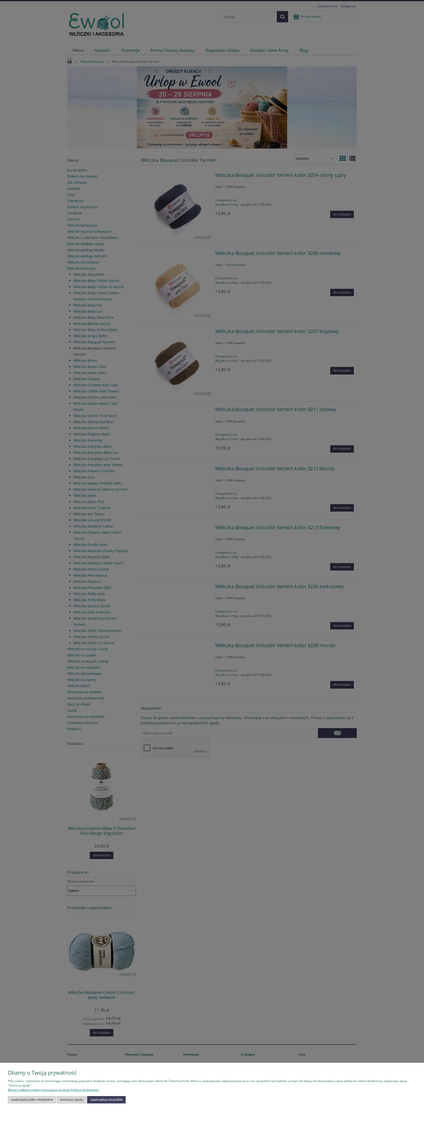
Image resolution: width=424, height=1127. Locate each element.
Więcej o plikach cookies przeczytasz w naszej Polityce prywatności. (53, 1090)
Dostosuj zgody (71, 1099)
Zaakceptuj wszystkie (106, 1099)
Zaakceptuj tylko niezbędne (32, 1099)
